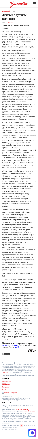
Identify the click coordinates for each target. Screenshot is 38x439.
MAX (17, 347)
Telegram (5, 387)
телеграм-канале (10, 345)
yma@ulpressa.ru (29, 411)
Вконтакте (6, 381)
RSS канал (6, 384)
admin (10, 22)
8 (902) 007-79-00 (22, 409)
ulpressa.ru (5, 372)
